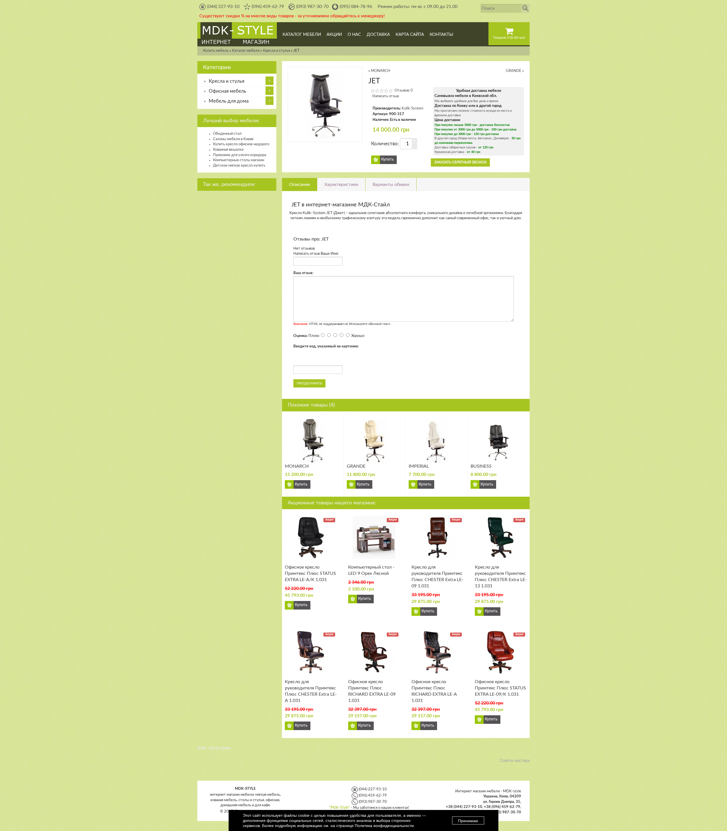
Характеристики (341, 184)
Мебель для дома (228, 101)
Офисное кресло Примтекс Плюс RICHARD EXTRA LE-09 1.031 (372, 691)
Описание (299, 184)
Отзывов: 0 (403, 90)
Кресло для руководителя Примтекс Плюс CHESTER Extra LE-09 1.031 (437, 576)
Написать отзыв (385, 96)
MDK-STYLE (245, 789)
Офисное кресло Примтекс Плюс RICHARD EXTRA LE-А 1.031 (434, 691)
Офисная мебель (227, 91)
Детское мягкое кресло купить (239, 165)
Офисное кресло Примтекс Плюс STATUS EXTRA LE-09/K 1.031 (500, 688)
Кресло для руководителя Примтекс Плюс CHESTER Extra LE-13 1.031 (501, 576)
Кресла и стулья (276, 51)
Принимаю (468, 820)
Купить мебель (216, 51)
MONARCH (380, 71)
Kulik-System (412, 108)
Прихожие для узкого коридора (239, 155)
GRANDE (514, 71)
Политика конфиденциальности (384, 825)
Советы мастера (515, 761)
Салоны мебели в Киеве (233, 139)
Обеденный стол (227, 134)
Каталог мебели (246, 51)
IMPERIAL (419, 466)
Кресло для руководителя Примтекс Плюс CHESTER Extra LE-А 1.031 (311, 691)
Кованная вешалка (228, 150)
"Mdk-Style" (339, 808)
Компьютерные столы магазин (238, 160)
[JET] (325, 104)
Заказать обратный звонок (460, 162)
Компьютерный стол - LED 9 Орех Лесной (371, 570)
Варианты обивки (391, 184)
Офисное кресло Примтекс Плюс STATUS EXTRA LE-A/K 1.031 (310, 573)
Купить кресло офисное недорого (241, 144)
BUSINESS (481, 466)
